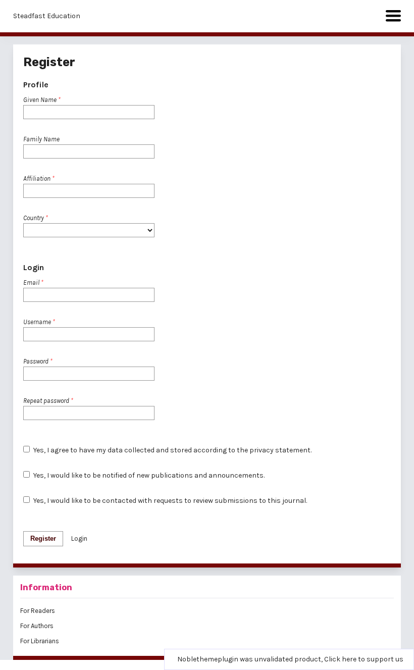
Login (79, 538)
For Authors (37, 626)
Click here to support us (363, 659)
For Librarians (39, 641)
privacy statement (279, 450)
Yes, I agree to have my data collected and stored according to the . (172, 450)
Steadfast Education (46, 16)
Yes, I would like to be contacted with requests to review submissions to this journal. (169, 500)
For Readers (37, 610)
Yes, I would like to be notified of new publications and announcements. (148, 475)
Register (43, 538)
